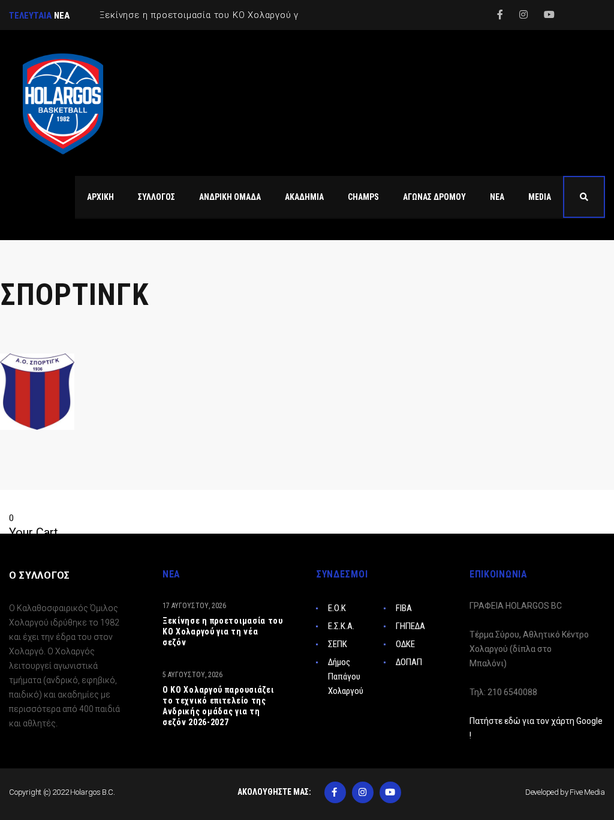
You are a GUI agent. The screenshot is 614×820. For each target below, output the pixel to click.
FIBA (404, 608)
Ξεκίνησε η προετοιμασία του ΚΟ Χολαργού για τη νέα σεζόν (222, 631)
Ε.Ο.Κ (337, 608)
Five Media (587, 792)
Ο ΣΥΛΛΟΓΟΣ (39, 575)
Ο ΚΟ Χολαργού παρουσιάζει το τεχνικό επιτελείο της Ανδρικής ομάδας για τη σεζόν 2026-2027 (218, 706)
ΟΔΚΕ (405, 644)
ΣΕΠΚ (337, 644)
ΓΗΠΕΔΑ (410, 626)
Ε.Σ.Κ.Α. (341, 626)
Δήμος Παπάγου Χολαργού (345, 676)
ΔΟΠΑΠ (409, 662)
